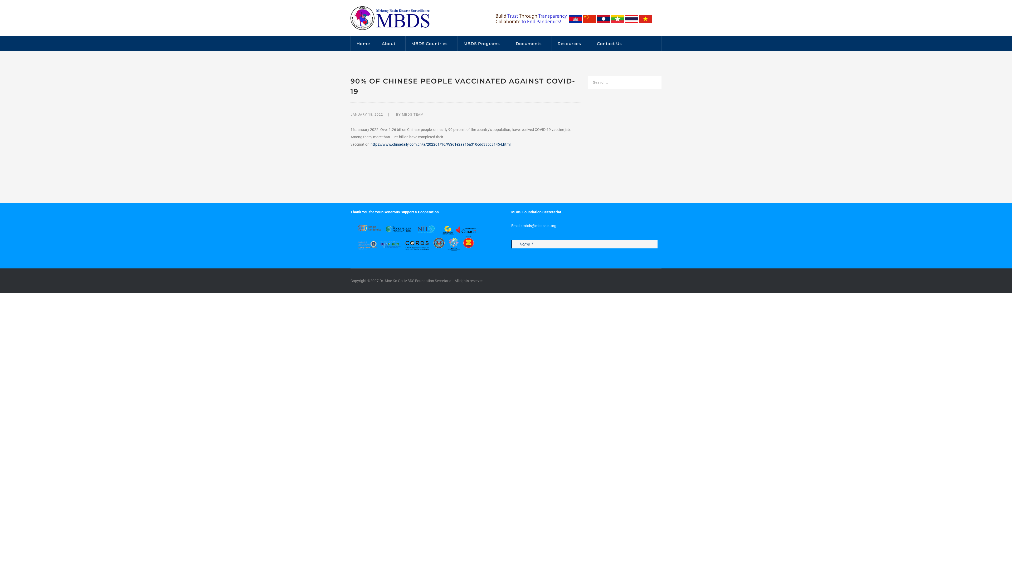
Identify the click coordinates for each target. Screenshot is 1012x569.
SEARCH (654, 83)
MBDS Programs (482, 43)
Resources (569, 43)
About (389, 43)
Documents (529, 43)
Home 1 (526, 244)
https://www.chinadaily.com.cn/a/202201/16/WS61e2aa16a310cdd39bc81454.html (440, 144)
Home (363, 43)
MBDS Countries (429, 43)
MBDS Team (413, 114)
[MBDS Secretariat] (390, 18)
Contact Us (609, 43)
